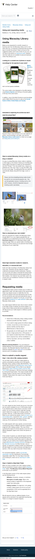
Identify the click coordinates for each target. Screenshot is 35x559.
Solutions (15, 550)
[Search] (14, 16)
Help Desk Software (14, 555)
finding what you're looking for (11, 138)
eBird (16, 367)
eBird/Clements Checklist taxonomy (15, 442)
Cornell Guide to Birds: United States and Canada (16, 99)
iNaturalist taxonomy (9, 444)
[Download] (14, 287)
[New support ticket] (18, 16)
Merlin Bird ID (29, 66)
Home (8, 550)
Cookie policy (24, 550)
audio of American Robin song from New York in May (16, 369)
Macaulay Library (18, 25)
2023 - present (23, 417)
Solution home (6, 25)
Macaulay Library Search (25, 365)
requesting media (20, 53)
